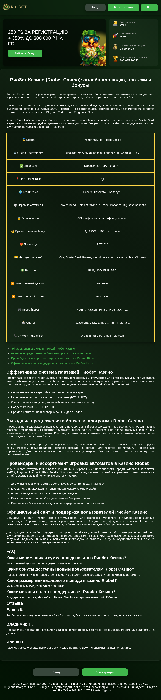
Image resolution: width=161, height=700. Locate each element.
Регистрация (123, 7)
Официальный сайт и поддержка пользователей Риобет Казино (53, 363)
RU (149, 7)
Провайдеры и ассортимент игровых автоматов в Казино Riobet (53, 358)
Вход (95, 7)
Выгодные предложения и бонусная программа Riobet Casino (51, 353)
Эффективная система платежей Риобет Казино (43, 348)
